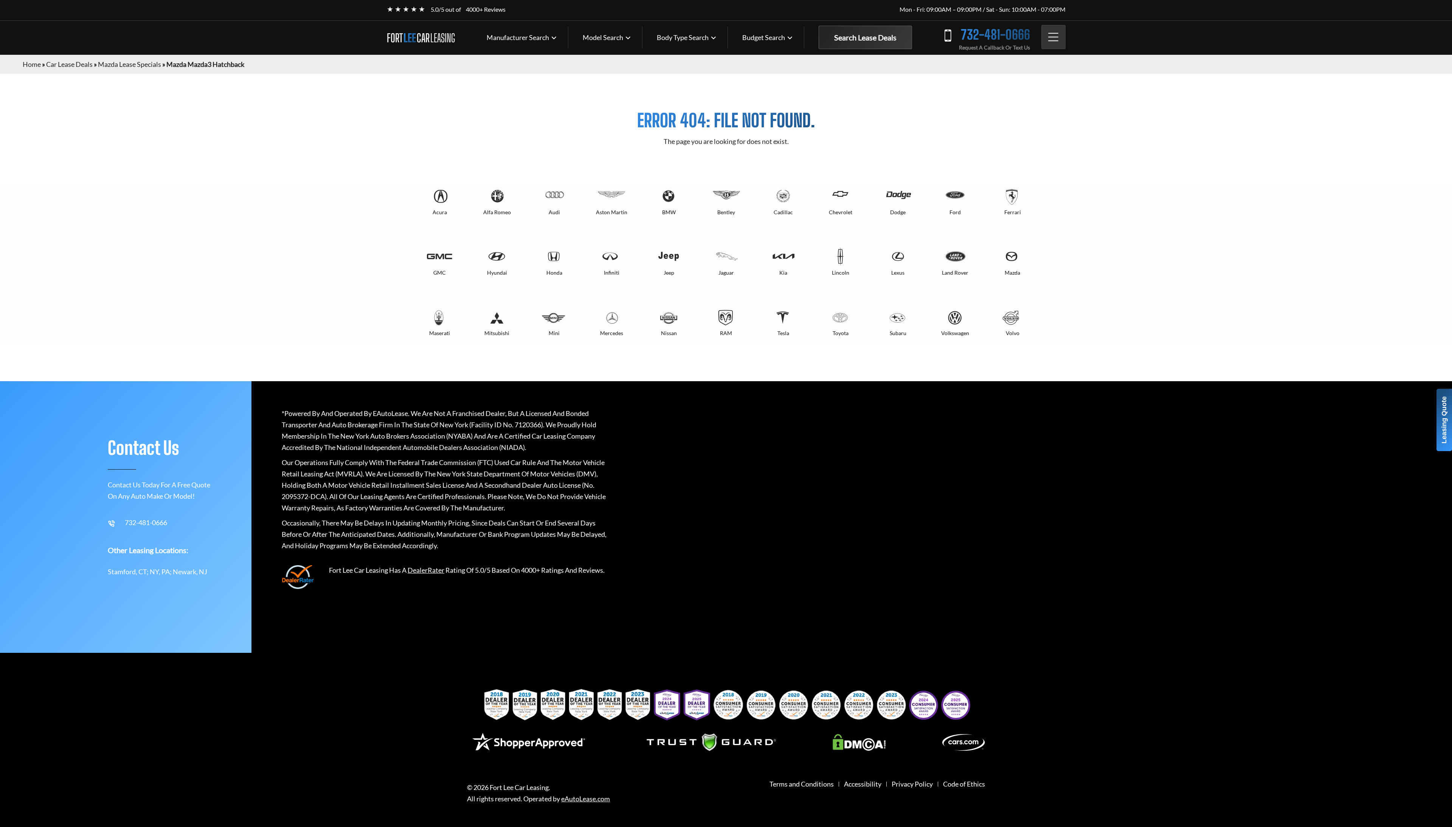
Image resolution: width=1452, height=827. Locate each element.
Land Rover (955, 272)
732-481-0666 (995, 34)
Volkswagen (955, 333)
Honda (554, 272)
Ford (955, 212)
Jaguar (726, 272)
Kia (783, 272)
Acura (440, 212)
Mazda (1012, 272)
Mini (554, 333)
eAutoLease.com (585, 798)
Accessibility (862, 784)
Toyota (841, 333)
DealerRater (426, 570)
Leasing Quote (1444, 420)
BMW (669, 212)
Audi (554, 212)
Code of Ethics (964, 784)
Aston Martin (611, 212)
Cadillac (783, 212)
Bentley (726, 212)
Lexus (897, 272)
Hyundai (497, 272)
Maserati (439, 333)
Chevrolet (840, 212)
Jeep (669, 272)
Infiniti (611, 272)
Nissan (669, 333)
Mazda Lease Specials (129, 64)
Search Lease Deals (865, 37)
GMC (439, 272)
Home (32, 64)
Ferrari (1012, 212)
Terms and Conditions (801, 784)
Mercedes (611, 333)
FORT (421, 38)
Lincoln (840, 272)
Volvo (1012, 333)
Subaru (898, 333)
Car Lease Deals (69, 64)
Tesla (783, 333)
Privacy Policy (912, 784)
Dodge (898, 212)
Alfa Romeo (497, 212)
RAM (726, 333)
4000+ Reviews (486, 9)
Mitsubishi (496, 333)
